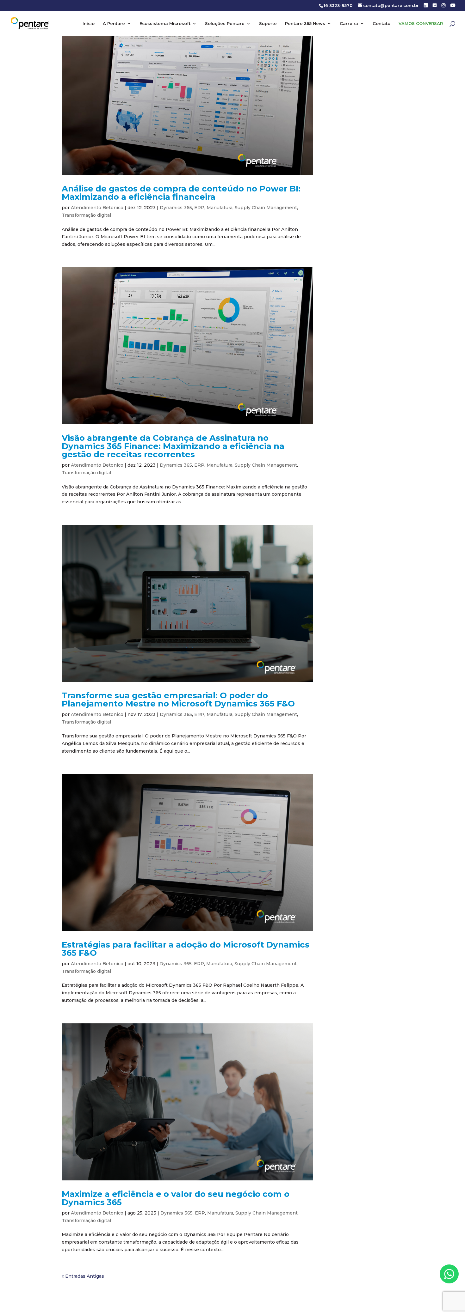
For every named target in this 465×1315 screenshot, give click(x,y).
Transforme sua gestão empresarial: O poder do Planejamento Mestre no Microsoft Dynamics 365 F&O (178, 699)
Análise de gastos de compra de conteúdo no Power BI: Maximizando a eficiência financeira (181, 193)
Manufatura (219, 207)
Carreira (349, 23)
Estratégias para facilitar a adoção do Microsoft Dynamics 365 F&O (185, 949)
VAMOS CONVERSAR (421, 23)
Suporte (268, 23)
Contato (381, 23)
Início (89, 23)
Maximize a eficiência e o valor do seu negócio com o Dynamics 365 (175, 1198)
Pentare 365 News (305, 23)
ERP (199, 207)
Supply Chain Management (266, 207)
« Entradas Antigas (83, 1276)
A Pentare (114, 23)
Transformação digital (86, 215)
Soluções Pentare (225, 23)
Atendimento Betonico (97, 207)
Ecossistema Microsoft (165, 23)
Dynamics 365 (176, 207)
